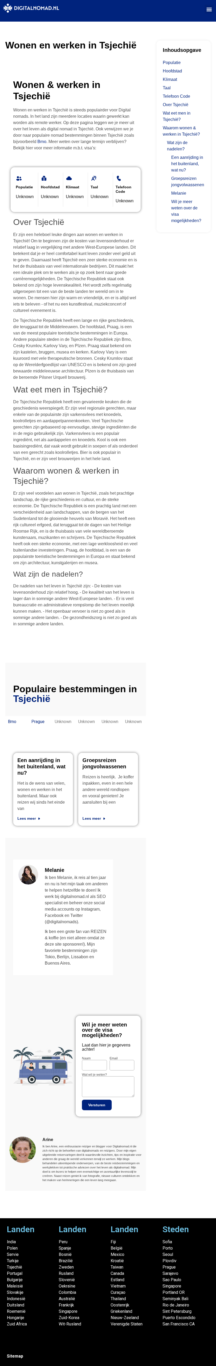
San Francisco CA (179, 1323)
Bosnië (65, 1254)
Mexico (117, 1254)
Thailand (118, 1298)
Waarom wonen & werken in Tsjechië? (181, 131)
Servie (13, 1254)
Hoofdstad (172, 71)
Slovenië (67, 1279)
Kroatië (117, 1260)
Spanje (65, 1248)
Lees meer (27, 818)
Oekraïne (67, 1286)
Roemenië (16, 1311)
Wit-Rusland (70, 1323)
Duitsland (15, 1305)
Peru (63, 1241)
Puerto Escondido (179, 1317)
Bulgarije (15, 1279)
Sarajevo (170, 1273)
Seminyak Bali (175, 1298)
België (116, 1248)
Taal (167, 88)
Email (114, 1058)
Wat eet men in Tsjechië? (176, 116)
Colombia (67, 1292)
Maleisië (15, 1286)
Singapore (68, 1311)
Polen (12, 1248)
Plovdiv (169, 1260)
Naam (86, 1058)
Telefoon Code (176, 96)
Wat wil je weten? (94, 1074)
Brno (41, 141)
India (11, 1241)
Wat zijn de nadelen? (177, 145)
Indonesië (16, 1298)
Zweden (66, 1267)
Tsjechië (14, 1267)
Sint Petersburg (177, 1311)
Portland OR (174, 1292)
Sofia (167, 1241)
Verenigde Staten (127, 1323)
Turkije (13, 1260)
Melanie (178, 193)
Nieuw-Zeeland (125, 1317)
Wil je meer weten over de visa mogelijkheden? (186, 211)
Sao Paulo (172, 1279)
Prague (38, 721)
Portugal (14, 1273)
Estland (117, 1279)
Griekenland (121, 1311)
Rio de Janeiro (176, 1305)
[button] (209, 9)
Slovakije (15, 1292)
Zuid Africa (17, 1323)
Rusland (66, 1273)
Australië (67, 1298)
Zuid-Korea (69, 1317)
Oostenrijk (120, 1305)
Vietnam (118, 1286)
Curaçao (118, 1292)
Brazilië (66, 1260)
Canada (117, 1273)
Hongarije (15, 1317)
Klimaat (170, 79)
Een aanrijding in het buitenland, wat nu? (41, 766)
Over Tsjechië (175, 104)
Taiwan (117, 1267)
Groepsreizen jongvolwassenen (187, 181)
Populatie (172, 62)
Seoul (168, 1254)
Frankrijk (66, 1305)
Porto (168, 1248)
